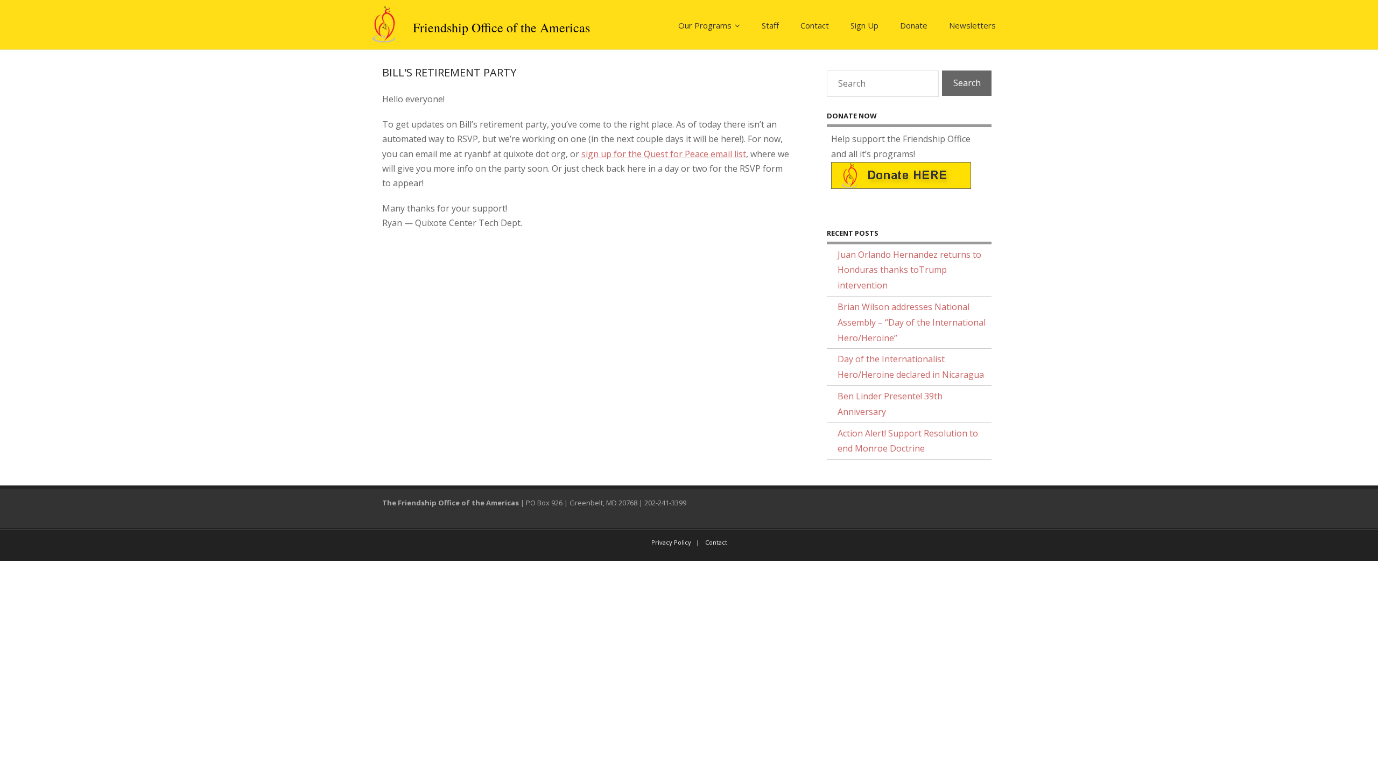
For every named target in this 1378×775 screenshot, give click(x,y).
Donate (913, 25)
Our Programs (705, 25)
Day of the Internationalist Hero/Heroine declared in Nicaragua (911, 367)
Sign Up (864, 25)
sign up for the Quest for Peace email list (663, 154)
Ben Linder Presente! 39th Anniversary (890, 404)
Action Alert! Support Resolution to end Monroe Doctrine (908, 441)
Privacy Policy (671, 542)
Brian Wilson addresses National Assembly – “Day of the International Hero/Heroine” (912, 322)
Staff (770, 25)
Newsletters (972, 25)
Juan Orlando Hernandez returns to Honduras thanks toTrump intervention (909, 270)
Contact (814, 25)
